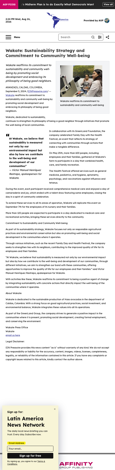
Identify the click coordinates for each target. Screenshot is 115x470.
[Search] (93, 37)
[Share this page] (107, 37)
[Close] (54, 409)
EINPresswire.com (37, 91)
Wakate (10, 95)
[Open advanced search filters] (99, 37)
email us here (13, 335)
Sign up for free (30, 455)
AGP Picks (9, 4)
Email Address (16, 443)
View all (108, 4)
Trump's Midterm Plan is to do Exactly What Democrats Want (54, 4)
